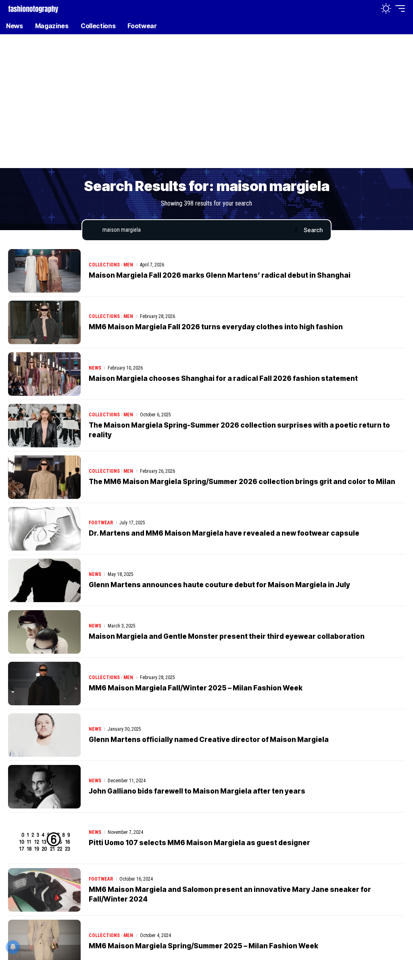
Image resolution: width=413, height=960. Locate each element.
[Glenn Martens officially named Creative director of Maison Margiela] (44, 735)
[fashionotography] (33, 8)
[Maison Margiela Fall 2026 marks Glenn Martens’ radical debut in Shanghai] (44, 271)
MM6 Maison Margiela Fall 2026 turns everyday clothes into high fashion (216, 327)
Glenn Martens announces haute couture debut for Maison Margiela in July (219, 585)
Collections (104, 265)
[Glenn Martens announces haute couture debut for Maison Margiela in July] (44, 580)
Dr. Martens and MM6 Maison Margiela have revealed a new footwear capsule (224, 533)
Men (128, 265)
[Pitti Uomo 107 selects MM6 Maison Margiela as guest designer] (44, 838)
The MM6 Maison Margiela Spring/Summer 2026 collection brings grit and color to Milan (242, 482)
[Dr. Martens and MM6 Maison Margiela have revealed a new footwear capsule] (44, 529)
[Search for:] (196, 230)
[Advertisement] (206, 106)
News (95, 368)
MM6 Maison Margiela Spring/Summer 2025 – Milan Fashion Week (203, 946)
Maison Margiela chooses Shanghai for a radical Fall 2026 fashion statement (223, 378)
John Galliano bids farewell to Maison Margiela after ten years (197, 791)
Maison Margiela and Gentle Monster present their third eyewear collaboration (227, 636)
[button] (368, 8)
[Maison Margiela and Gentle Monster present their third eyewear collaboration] (44, 632)
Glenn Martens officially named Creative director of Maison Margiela (209, 740)
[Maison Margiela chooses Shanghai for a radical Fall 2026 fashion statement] (44, 374)
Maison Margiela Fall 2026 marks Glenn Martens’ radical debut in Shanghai (219, 275)
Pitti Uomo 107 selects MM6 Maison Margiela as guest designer (199, 843)
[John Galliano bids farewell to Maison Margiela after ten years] (44, 786)
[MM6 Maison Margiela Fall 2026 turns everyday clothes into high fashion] (44, 322)
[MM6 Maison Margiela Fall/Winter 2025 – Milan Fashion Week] (44, 683)
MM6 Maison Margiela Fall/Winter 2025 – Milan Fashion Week (195, 688)
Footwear (101, 523)
